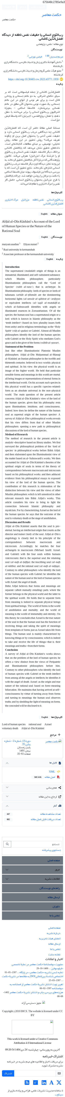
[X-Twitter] (59, 1083)
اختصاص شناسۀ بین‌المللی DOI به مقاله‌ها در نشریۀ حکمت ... (32, 978)
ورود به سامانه (37, 7)
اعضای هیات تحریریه (49, 938)
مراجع (53, 734)
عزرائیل (25, 199)
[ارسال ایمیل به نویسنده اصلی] (48, 56)
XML (52, 771)
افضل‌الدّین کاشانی (53, 203)
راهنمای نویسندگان (50, 888)
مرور (57, 869)
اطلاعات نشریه (52, 878)
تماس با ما (55, 915)
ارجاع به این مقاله (48, 796)
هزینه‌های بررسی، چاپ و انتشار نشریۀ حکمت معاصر (36, 992)
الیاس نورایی (35, 56)
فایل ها (53, 762)
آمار (55, 805)
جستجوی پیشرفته (51, 850)
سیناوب (59, 1094)
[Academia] (51, 1083)
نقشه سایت (54, 954)
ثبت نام (23, 7)
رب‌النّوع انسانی (55, 199)
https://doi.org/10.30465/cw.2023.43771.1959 (33, 79)
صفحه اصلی (54, 860)
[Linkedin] (44, 1083)
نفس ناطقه (38, 199)
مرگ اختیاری (11, 199)
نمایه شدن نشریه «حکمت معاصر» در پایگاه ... (40, 972)
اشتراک (8, 1073)
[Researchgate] (36, 1083)
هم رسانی (51, 787)
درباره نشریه (53, 933)
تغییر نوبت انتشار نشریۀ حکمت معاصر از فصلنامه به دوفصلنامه (36, 986)
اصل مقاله (45, 777)
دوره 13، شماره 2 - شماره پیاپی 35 (17, 742)
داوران (56, 906)
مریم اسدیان (56, 56)
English (8, 7)
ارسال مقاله (54, 897)
